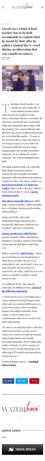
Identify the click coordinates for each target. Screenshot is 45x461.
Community (6, 24)
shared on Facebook (12, 184)
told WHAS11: (27, 253)
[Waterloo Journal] (22, 7)
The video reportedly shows (16, 201)
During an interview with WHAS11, (19, 233)
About (4, 437)
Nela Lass (7, 57)
